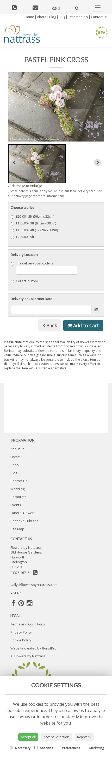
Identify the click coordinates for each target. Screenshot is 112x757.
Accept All (28, 737)
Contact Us (18, 480)
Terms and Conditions (27, 624)
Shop (14, 464)
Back (51, 325)
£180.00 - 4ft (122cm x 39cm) (37, 230)
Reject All (84, 737)
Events (15, 504)
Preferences (70, 748)
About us (17, 449)
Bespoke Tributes (24, 520)
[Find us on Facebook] (14, 603)
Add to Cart (85, 325)
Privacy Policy (21, 632)
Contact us (99, 16)
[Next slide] (97, 162)
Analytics (46, 748)
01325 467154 (21, 572)
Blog (52, 16)
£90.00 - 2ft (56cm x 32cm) (35, 216)
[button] (37, 163)
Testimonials (78, 16)
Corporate (18, 496)
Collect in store (27, 281)
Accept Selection (56, 737)
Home (29, 16)
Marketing (96, 748)
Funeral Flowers (22, 512)
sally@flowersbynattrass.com (33, 584)
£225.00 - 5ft (25, 237)
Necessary (22, 748)
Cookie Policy (20, 640)
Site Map (17, 529)
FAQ (62, 16)
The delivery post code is (34, 263)
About (41, 16)
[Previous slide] (14, 162)
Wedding (17, 489)
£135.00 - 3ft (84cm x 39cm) (36, 223)
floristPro (49, 648)
